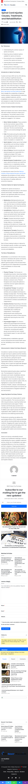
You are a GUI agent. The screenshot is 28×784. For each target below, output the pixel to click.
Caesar (5, 22)
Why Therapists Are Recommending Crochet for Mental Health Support (6, 572)
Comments (23, 659)
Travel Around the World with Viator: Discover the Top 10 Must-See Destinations (13, 685)
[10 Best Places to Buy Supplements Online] (6, 680)
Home (4, 771)
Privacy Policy (10, 771)
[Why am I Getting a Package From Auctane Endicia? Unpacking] (6, 673)
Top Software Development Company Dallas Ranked (16, 1)
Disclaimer (22, 771)
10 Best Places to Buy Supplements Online (16, 678)
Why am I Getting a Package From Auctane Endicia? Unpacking (18, 672)
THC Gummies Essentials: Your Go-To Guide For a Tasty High (20, 572)
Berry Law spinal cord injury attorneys (11, 91)
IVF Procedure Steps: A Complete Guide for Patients (7, 737)
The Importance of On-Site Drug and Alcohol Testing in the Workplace (7, 560)
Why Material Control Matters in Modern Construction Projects (21, 738)
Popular (4, 659)
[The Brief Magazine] (10, 5)
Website (3, 616)
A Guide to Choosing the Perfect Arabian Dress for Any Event (18, 665)
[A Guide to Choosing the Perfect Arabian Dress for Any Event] (6, 666)
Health (3, 10)
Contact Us (14, 774)
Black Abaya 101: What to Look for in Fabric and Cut (7, 728)
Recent (13, 659)
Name (3, 605)
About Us (16, 771)
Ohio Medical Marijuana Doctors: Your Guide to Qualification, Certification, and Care (20, 561)
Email (3, 611)
